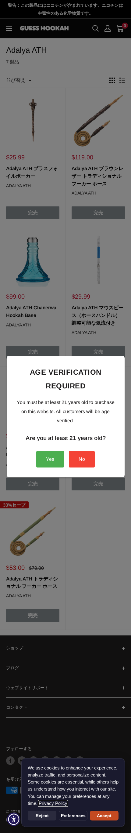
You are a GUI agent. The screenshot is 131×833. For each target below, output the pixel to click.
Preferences (73, 815)
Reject (42, 815)
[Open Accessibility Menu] (14, 819)
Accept (104, 815)
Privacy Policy (53, 803)
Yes (50, 459)
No (82, 459)
